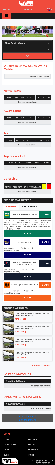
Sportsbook (10, 445)
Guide (31, 455)
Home (11, 439)
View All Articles (41, 366)
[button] (49, 9)
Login (6, 9)
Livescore (33, 450)
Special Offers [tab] (29, 206)
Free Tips (32, 439)
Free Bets (33, 445)
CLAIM (45, 214)
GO (27, 56)
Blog (6, 455)
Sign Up (28, 9)
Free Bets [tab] (11, 206)
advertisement (27, 416)
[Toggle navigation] (6, 16)
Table (6, 450)
